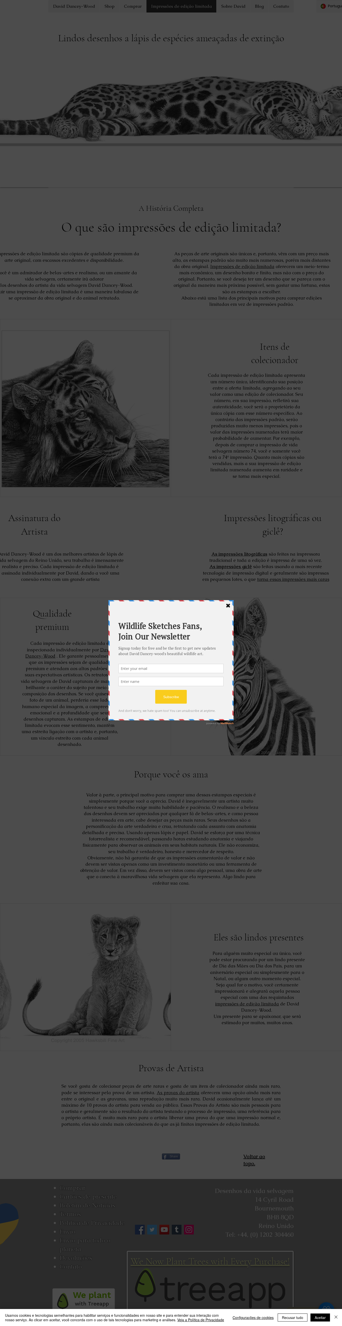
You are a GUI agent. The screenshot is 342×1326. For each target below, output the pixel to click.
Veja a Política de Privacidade (200, 1319)
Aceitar (320, 1317)
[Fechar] (336, 1317)
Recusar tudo (292, 1317)
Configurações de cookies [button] (253, 1317)
